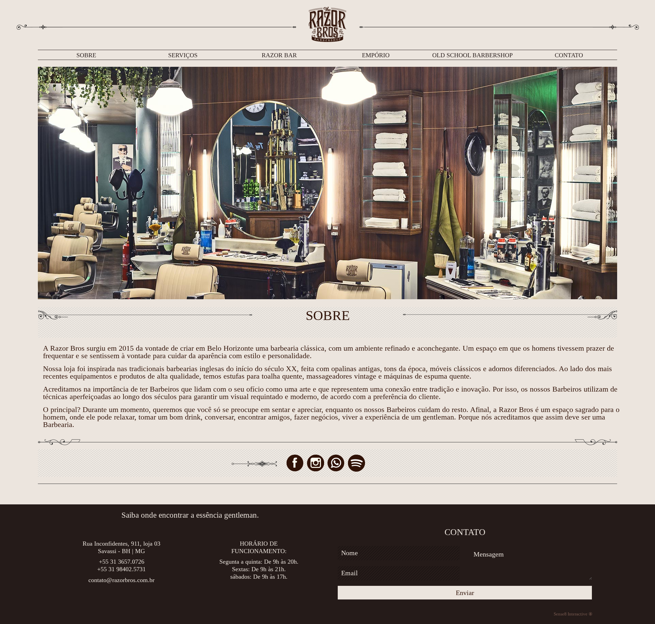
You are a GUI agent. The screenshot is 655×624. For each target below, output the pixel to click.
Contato (569, 55)
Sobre (86, 55)
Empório (376, 55)
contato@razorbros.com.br (121, 580)
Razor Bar (279, 55)
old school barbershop (472, 55)
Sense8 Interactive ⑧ (573, 614)
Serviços (183, 55)
